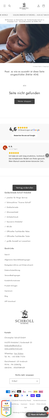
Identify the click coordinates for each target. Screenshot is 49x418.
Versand (32, 404)
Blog (6, 296)
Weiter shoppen (24, 101)
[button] (4, 5)
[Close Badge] (10, 401)
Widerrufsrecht (41, 404)
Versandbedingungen (12, 275)
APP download (10, 301)
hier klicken (18, 353)
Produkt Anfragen (11, 286)
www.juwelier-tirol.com (13, 348)
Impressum (8, 291)
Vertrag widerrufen (24, 187)
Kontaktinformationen (12, 280)
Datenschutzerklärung (12, 270)
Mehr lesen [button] (13, 164)
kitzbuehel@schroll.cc (13, 345)
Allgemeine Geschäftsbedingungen (17, 260)
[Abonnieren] (36, 381)
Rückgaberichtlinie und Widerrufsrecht (19, 265)
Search (7, 254)
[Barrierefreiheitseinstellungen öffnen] (46, 408)
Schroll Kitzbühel (13, 400)
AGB (25, 407)
